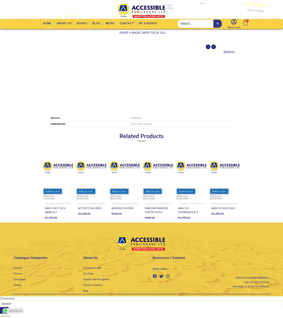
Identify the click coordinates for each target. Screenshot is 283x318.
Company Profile (92, 267)
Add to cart (53, 191)
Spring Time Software (258, 286)
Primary (18, 273)
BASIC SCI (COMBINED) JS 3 (188, 210)
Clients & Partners (93, 285)
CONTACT (127, 23)
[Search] (217, 24)
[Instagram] (168, 276)
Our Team (88, 273)
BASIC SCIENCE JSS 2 (223, 208)
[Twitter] (161, 276)
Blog (85, 290)
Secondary (19, 279)
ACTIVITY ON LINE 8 (90, 208)
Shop (123, 32)
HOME (47, 23)
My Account (233, 27)
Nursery (18, 267)
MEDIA (110, 23)
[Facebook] (154, 276)
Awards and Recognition (96, 279)
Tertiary (18, 285)
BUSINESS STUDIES (122, 208)
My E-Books (148, 23)
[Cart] (245, 22)
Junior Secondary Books (58, 203)
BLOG (96, 23)
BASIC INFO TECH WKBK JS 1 (55, 210)
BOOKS (82, 23)
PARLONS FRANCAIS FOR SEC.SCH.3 (156, 210)
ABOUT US (64, 23)
